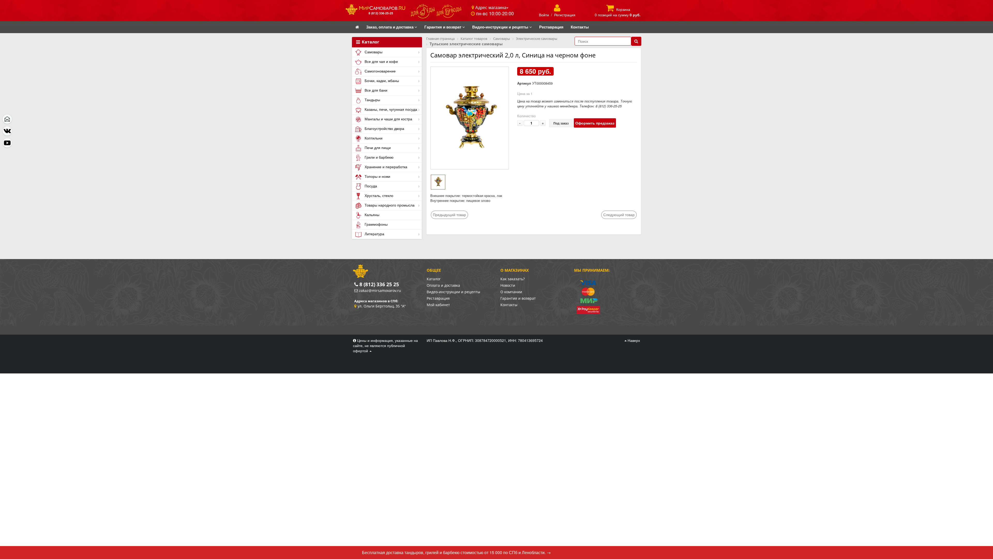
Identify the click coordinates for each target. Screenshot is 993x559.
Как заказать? (512, 278)
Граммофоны (376, 224)
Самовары (373, 51)
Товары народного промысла (389, 205)
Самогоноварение (380, 70)
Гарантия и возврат (518, 298)
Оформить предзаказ (594, 123)
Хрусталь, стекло (378, 195)
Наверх (633, 340)
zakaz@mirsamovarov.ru (380, 290)
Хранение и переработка (385, 166)
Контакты (508, 304)
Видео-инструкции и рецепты (453, 291)
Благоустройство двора (384, 128)
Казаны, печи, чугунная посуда (390, 109)
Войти (544, 14)
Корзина (623, 9)
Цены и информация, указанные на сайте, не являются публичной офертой (385, 345)
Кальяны (371, 214)
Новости (507, 285)
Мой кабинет (438, 304)
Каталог (370, 42)
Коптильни (373, 138)
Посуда (370, 185)
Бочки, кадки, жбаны (381, 80)
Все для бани (375, 90)
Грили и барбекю (379, 157)
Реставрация (438, 298)
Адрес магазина (490, 7)
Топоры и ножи (377, 176)
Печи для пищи (377, 147)
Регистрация (564, 14)
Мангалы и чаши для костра (388, 118)
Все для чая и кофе (381, 61)
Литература (374, 233)
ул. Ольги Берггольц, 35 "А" (382, 306)
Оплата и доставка (443, 285)
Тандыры (372, 99)
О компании (511, 291)
